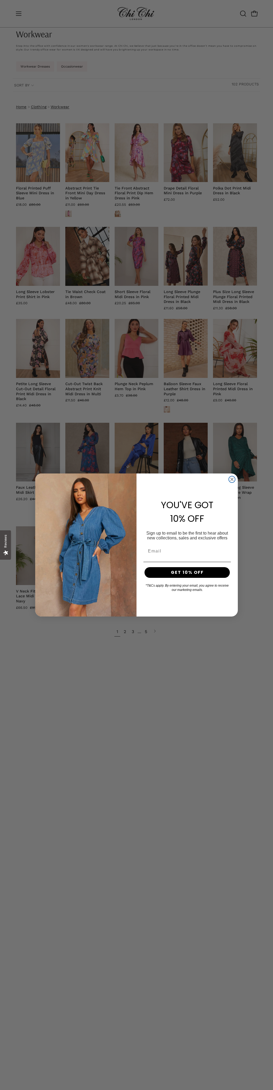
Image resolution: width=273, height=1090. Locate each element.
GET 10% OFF (187, 572)
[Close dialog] (232, 479)
